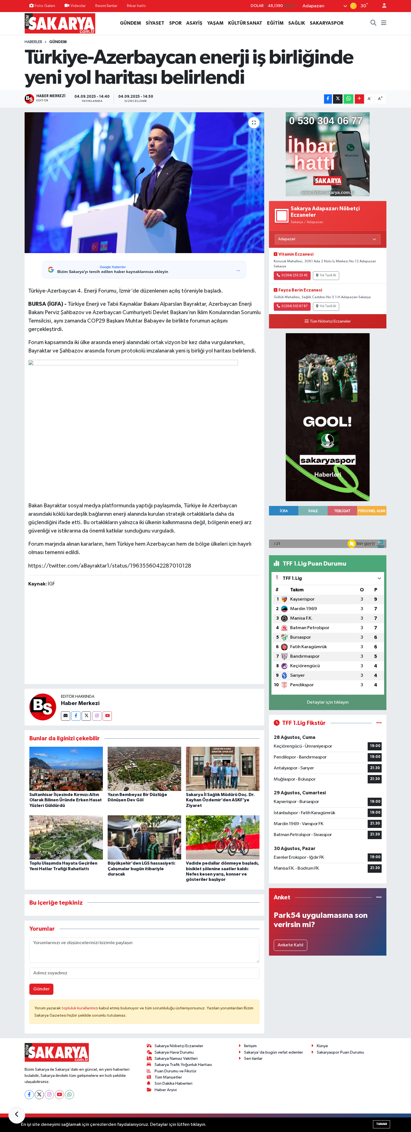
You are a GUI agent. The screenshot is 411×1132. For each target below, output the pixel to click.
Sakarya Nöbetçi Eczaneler (179, 1046)
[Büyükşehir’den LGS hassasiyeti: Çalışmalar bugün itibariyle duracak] (144, 837)
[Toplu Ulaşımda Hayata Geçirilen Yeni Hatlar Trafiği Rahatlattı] (66, 837)
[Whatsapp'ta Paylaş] (348, 99)
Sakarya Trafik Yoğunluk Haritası (183, 1065)
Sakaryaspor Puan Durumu (340, 1052)
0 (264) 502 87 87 (295, 306)
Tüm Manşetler (168, 1077)
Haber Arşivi (166, 1090)
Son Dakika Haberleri (173, 1083)
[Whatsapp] (69, 1094)
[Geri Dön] (16, 1115)
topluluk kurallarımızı (80, 1008)
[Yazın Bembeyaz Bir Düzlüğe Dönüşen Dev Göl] (144, 768)
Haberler (33, 42)
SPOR (175, 23)
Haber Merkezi (80, 703)
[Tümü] (379, 897)
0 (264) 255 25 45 (295, 275)
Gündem (58, 42)
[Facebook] (76, 716)
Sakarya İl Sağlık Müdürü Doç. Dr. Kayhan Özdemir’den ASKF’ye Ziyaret (220, 799)
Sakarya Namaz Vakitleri (176, 1058)
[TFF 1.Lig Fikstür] (379, 723)
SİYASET (155, 23)
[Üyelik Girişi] (381, 6)
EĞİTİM (275, 23)
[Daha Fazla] (359, 99)
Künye (322, 1046)
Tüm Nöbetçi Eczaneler (330, 321)
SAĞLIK (296, 23)
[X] (39, 1094)
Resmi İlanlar (106, 6)
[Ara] (373, 23)
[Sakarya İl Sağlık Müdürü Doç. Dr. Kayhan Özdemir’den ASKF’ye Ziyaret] (222, 768)
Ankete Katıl (290, 945)
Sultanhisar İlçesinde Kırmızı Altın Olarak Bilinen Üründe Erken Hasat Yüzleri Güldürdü (65, 799)
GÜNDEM (130, 23)
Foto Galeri (45, 6)
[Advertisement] (144, 636)
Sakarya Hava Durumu (174, 1052)
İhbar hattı (136, 6)
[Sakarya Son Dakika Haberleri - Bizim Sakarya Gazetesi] (60, 23)
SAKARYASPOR (326, 23)
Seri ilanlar (253, 1058)
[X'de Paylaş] (337, 99)
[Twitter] (86, 716)
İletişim (250, 1046)
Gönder (41, 989)
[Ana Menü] (383, 23)
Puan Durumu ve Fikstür (176, 1071)
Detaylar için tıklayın (328, 702)
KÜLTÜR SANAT (245, 23)
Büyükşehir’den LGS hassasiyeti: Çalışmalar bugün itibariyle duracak (142, 868)
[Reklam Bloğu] (328, 154)
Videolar (78, 6)
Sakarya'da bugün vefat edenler (273, 1052)
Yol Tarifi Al (328, 275)
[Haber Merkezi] (42, 706)
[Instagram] (96, 716)
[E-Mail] (65, 716)
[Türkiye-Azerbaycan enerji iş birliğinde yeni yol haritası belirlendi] (144, 182)
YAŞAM (215, 23)
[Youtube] (107, 716)
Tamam (381, 1124)
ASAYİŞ (194, 23)
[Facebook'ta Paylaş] (328, 99)
